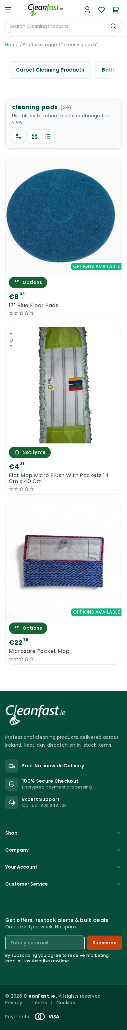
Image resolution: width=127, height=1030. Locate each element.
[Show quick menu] (114, 1022)
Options (32, 282)
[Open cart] (116, 10)
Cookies (65, 1002)
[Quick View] (63, 268)
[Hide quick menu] (120, 1010)
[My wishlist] (101, 10)
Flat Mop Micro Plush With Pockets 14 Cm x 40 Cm (59, 478)
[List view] (47, 136)
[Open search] (113, 26)
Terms (39, 1002)
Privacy (13, 1002)
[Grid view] (34, 136)
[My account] (87, 10)
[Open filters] (18, 136)
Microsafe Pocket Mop (39, 651)
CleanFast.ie (39, 996)
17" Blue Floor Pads (33, 305)
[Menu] (8, 10)
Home (12, 45)
